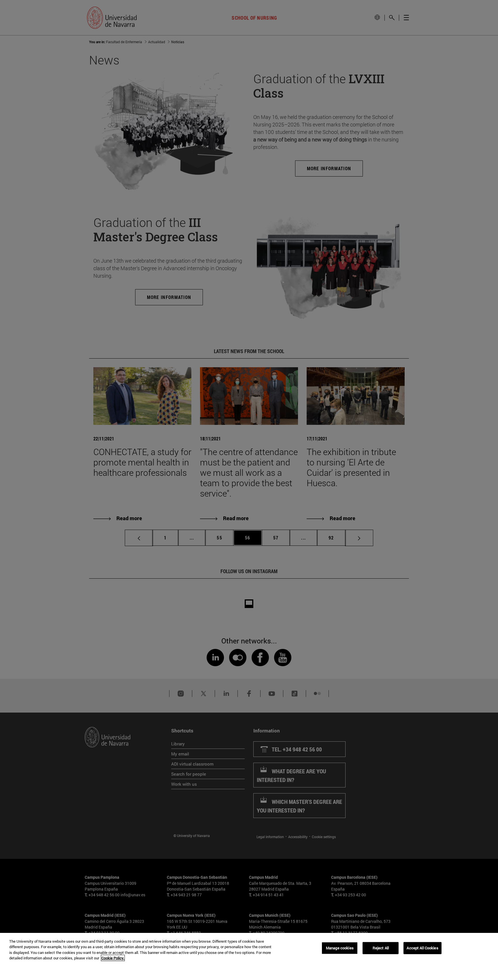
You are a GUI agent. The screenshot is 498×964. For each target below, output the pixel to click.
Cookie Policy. (112, 958)
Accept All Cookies (422, 947)
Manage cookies (340, 947)
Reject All (381, 947)
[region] (249, 948)
